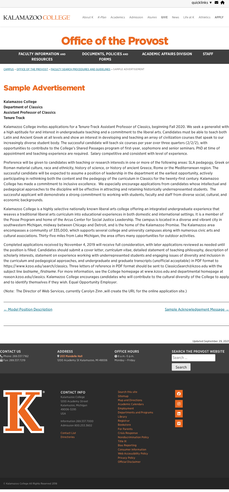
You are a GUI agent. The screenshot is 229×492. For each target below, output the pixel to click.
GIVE (164, 17)
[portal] (223, 2)
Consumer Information (132, 449)
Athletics (204, 17)
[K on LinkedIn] (179, 417)
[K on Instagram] (179, 407)
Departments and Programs (135, 412)
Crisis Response (128, 433)
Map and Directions (130, 400)
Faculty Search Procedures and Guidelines (80, 69)
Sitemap (123, 396)
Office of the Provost (114, 40)
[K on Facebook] (179, 397)
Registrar (124, 420)
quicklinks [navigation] (202, 2)
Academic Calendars (131, 404)
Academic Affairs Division (167, 54)
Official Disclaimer (129, 461)
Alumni (152, 17)
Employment (126, 408)
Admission (136, 17)
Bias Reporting (127, 445)
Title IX (122, 441)
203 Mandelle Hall (71, 356)
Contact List (68, 433)
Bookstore (124, 424)
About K (87, 17)
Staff (208, 54)
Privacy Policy (126, 457)
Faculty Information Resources (42, 56)
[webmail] (216, 2)
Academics (117, 17)
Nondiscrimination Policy (133, 437)
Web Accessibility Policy (133, 453)
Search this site (127, 392)
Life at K (188, 17)
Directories (68, 437)
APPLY (219, 17)
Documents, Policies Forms (105, 56)
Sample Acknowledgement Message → (197, 309)
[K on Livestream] (179, 427)
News (175, 17)
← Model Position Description (28, 309)
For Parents (125, 429)
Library (122, 416)
